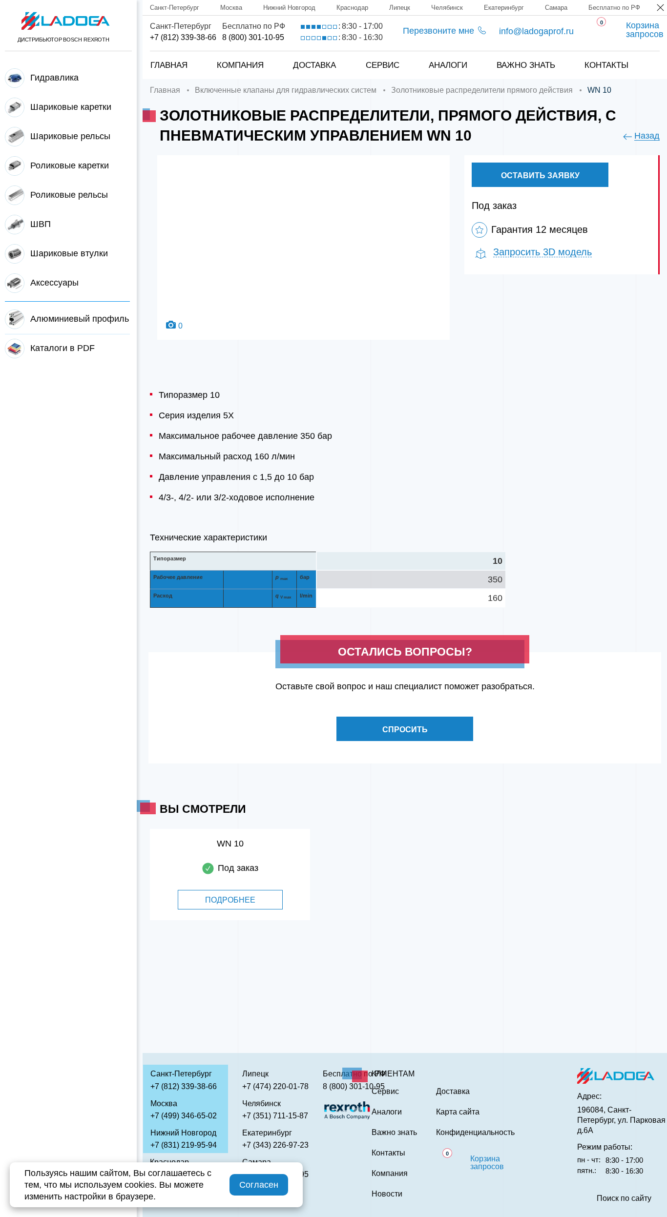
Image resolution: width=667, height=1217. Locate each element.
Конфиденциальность (475, 1132)
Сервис (382, 65)
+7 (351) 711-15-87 (275, 1116)
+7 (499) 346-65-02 (183, 1116)
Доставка (314, 65)
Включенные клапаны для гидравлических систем (285, 90)
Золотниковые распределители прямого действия (482, 90)
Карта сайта (457, 1112)
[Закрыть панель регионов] (661, 8)
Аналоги (448, 65)
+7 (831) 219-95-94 (183, 1145)
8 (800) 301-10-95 (253, 37)
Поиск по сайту (624, 1198)
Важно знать (526, 65)
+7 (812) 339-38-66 (183, 37)
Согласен (258, 1185)
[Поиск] (643, 55)
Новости (387, 1194)
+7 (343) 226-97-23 (275, 1145)
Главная (169, 65)
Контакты (606, 65)
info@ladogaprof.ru (536, 31)
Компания (240, 65)
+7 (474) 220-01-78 (275, 1086)
